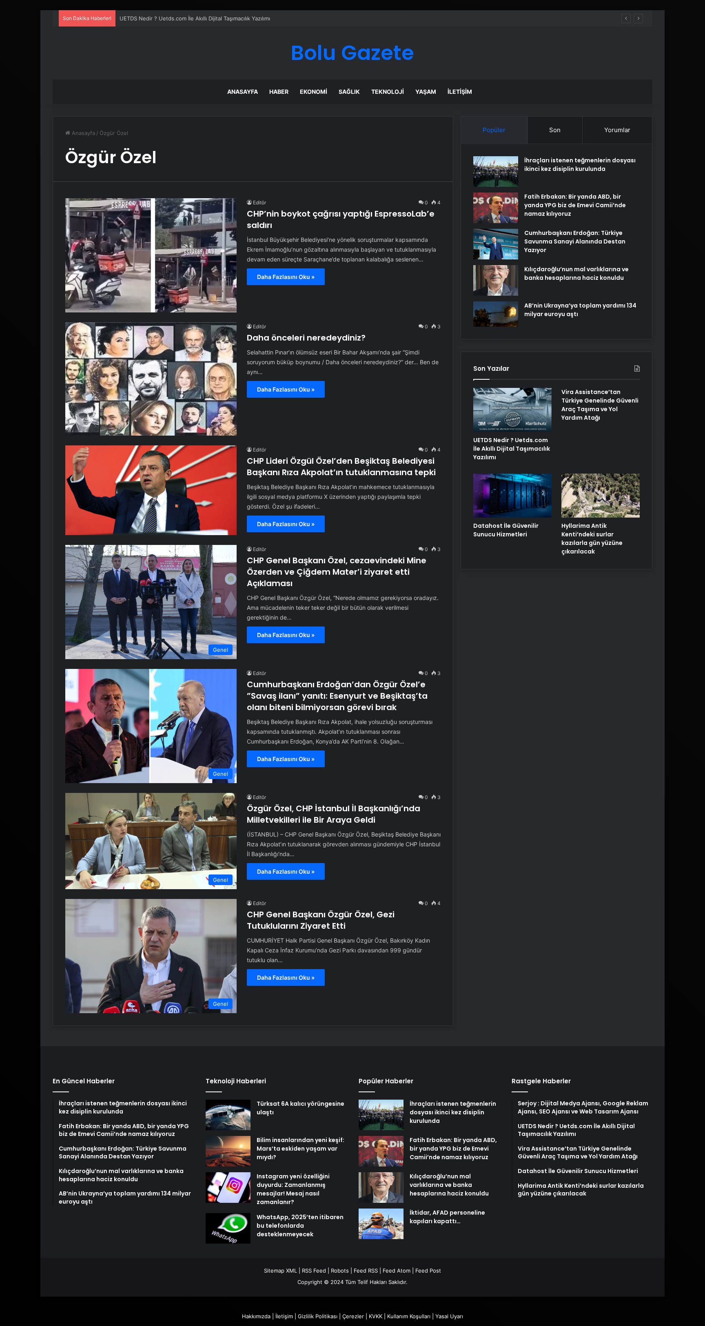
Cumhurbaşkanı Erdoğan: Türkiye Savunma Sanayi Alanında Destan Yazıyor (574, 241)
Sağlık (349, 91)
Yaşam (425, 91)
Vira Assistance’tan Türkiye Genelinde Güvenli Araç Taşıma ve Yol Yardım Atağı (599, 405)
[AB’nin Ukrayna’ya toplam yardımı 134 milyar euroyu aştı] (495, 314)
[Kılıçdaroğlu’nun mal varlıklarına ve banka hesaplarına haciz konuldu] (495, 280)
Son (555, 130)
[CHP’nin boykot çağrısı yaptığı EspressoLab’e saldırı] (151, 255)
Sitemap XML (280, 1270)
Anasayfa (242, 91)
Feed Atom (396, 1270)
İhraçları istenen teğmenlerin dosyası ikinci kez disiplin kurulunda (580, 164)
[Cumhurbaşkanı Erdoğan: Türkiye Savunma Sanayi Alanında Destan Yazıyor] (495, 244)
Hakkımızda (256, 1316)
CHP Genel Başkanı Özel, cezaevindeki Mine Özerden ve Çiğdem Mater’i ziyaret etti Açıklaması (336, 572)
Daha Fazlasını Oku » (286, 276)
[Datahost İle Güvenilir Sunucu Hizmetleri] (512, 496)
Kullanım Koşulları (408, 1316)
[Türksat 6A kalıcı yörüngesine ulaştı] (228, 1115)
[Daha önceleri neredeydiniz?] (151, 379)
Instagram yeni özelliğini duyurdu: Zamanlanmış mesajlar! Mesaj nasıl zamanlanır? (293, 1189)
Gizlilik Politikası (317, 1316)
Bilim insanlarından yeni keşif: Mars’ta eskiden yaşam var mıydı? (300, 1148)
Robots (340, 1270)
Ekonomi (313, 91)
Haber (278, 91)
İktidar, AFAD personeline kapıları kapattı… (447, 1217)
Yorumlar (617, 130)
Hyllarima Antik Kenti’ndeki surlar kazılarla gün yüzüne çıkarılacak (592, 539)
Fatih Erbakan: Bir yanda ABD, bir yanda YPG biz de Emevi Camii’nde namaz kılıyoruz (575, 205)
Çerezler (353, 1316)
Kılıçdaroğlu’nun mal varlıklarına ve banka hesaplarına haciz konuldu (576, 273)
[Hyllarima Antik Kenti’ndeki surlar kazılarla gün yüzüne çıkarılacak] (600, 496)
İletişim (460, 91)
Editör (259, 202)
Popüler (494, 130)
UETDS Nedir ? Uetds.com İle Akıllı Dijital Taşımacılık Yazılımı (511, 448)
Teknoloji (387, 91)
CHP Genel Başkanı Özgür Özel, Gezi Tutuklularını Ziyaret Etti (321, 920)
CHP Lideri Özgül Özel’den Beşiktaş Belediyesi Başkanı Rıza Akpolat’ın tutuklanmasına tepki (341, 466)
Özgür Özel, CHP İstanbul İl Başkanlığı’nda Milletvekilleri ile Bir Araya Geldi (333, 814)
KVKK (375, 1316)
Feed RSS (366, 1270)
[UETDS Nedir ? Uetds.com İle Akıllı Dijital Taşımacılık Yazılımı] (512, 410)
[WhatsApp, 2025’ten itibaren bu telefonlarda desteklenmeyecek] (228, 1228)
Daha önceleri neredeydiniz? (306, 337)
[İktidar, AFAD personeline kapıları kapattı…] (381, 1224)
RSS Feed (314, 1270)
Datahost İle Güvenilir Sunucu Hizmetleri (506, 530)
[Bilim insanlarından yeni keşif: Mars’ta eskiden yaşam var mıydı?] (228, 1151)
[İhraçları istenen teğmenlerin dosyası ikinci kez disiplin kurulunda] (495, 171)
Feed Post (428, 1270)
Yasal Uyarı (449, 1316)
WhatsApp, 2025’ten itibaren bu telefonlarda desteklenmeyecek (300, 1225)
